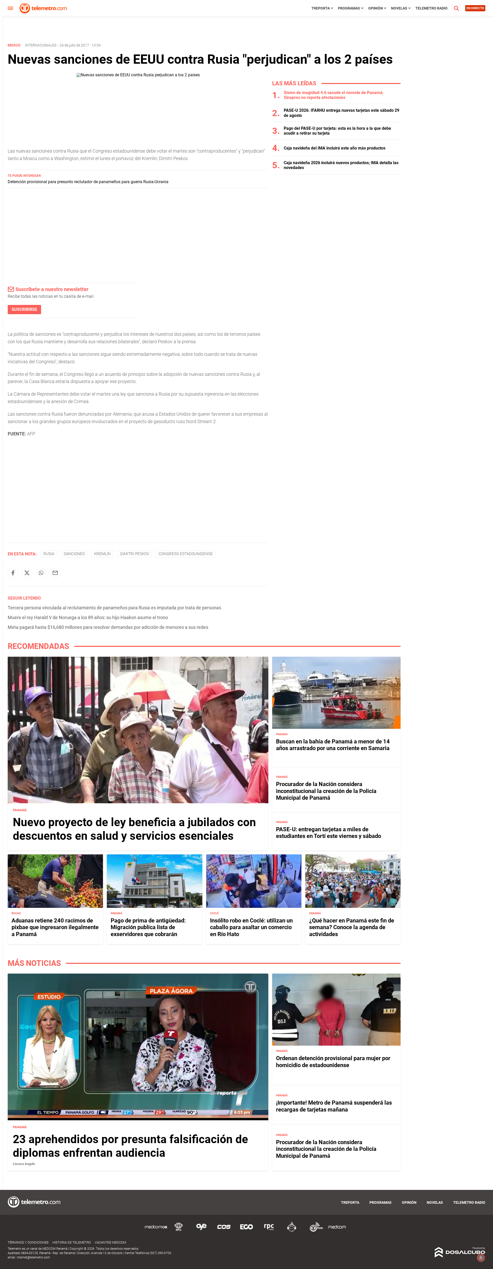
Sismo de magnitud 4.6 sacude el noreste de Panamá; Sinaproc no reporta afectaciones (333, 95)
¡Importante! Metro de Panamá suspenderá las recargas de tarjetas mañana (334, 1106)
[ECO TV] (246, 1230)
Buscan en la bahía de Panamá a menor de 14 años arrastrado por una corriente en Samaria (333, 744)
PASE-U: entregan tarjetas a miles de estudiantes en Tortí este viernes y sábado (328, 832)
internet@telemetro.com (33, 1257)
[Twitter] (27, 572)
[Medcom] (337, 1230)
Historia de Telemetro (71, 1242)
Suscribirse (24, 309)
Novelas (399, 8)
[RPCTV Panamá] (178, 1230)
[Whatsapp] (41, 572)
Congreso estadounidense (186, 554)
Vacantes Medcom (110, 1242)
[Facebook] (12, 572)
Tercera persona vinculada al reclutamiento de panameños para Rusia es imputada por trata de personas (114, 607)
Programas (349, 8)
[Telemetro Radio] (314, 1230)
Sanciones (74, 554)
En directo (475, 8)
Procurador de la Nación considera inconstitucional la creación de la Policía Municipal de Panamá (326, 791)
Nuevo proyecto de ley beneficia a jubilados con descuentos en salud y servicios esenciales (134, 829)
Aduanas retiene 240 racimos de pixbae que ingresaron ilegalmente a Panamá (55, 927)
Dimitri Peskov (134, 554)
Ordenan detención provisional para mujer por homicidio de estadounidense (333, 1061)
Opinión (375, 8)
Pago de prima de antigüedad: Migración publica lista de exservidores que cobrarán (148, 927)
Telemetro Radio (431, 8)
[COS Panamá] (224, 1230)
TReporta (320, 8)
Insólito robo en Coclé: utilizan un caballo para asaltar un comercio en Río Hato (251, 927)
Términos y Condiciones (28, 1242)
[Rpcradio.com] (269, 1230)
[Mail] (55, 572)
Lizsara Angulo (24, 1164)
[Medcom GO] (156, 1230)
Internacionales (40, 45)
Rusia (48, 554)
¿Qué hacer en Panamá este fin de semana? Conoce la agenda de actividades (351, 927)
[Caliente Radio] (291, 1230)
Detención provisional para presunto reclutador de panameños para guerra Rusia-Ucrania (88, 181)
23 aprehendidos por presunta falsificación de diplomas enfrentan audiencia (130, 1146)
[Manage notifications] (481, 1258)
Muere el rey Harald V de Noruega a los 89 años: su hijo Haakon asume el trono (88, 617)
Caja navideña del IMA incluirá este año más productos (334, 148)
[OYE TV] (201, 1230)
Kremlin (102, 554)
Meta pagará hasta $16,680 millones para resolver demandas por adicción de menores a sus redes (108, 627)
